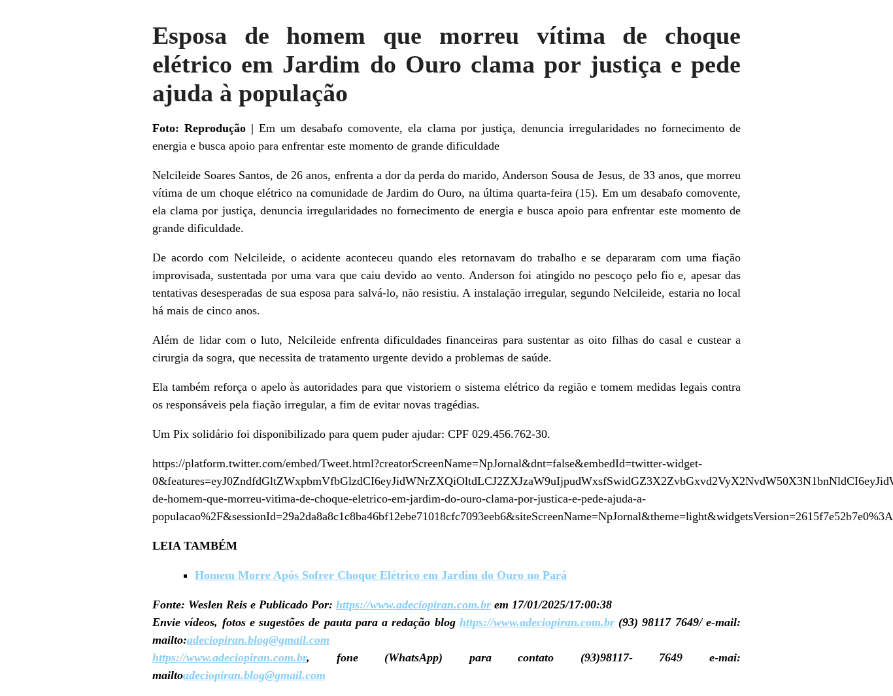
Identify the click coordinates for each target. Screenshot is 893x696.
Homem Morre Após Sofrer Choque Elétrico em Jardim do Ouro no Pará (381, 575)
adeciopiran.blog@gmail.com (258, 639)
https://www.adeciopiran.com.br (413, 604)
